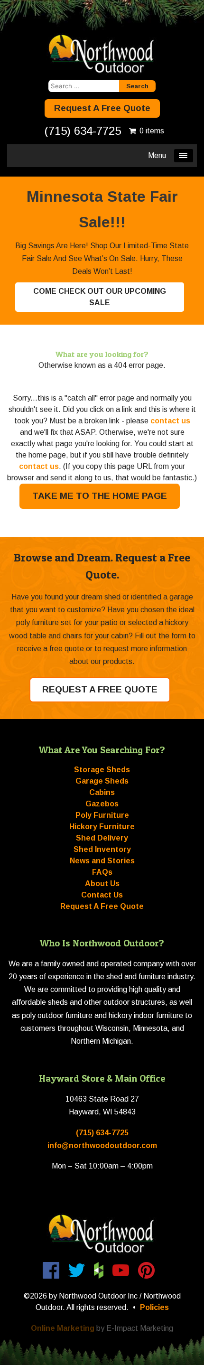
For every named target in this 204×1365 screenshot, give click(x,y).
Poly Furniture (102, 815)
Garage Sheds (102, 781)
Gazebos (102, 804)
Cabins (102, 792)
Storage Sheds (102, 770)
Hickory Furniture (102, 827)
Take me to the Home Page (99, 496)
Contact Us (102, 895)
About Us (102, 883)
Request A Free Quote (102, 108)
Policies (154, 1307)
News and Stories (102, 861)
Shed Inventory (102, 849)
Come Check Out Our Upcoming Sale (99, 297)
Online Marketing (62, 1328)
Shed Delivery (102, 838)
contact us (170, 421)
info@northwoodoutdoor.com (102, 1145)
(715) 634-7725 (83, 130)
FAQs (102, 872)
